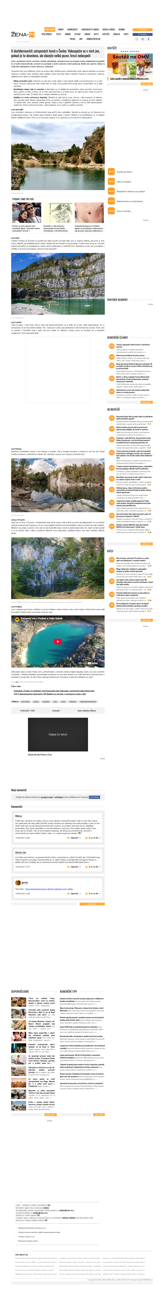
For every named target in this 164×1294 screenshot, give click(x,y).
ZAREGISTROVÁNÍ (47, 797)
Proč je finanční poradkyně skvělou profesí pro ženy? (34, 1270)
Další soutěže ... (146, 84)
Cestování (49, 29)
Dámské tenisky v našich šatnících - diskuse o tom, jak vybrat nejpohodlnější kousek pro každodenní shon (80, 1262)
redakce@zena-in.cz (66, 1210)
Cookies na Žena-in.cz (26, 1236)
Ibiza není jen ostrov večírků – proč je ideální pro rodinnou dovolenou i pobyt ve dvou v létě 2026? (36, 1262)
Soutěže (105, 34)
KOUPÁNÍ (46, 702)
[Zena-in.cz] (24, 34)
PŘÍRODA (73, 702)
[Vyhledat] (136, 39)
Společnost (47, 34)
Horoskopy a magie (90, 29)
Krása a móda (109, 29)
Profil (73, 38)
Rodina (122, 29)
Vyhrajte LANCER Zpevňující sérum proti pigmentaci (127, 77)
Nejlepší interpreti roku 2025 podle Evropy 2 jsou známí (36, 1274)
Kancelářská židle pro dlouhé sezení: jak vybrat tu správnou (80, 1270)
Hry (81, 38)
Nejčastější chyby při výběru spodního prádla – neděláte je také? (80, 1266)
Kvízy (126, 34)
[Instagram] (142, 39)
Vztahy (77, 34)
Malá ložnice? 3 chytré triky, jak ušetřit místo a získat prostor (124, 1274)
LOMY (63, 702)
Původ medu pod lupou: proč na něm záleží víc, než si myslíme (124, 1270)
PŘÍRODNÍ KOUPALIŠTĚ (88, 702)
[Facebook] (148, 39)
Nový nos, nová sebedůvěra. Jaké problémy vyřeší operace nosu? (124, 1258)
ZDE (48, 1205)
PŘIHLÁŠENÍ (59, 797)
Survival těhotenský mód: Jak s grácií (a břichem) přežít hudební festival (36, 1258)
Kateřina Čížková (89, 710)
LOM (55, 702)
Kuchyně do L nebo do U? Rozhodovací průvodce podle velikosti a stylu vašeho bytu (124, 1262)
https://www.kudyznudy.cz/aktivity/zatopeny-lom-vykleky (49, 888)
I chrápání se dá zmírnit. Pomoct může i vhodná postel (79, 1258)
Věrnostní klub (93, 38)
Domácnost (72, 29)
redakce (46, 1207)
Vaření (67, 34)
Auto (96, 34)
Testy (58, 34)
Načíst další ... (92, 904)
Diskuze (116, 34)
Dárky (61, 29)
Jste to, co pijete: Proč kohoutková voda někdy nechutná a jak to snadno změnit (80, 1274)
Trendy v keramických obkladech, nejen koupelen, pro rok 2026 (124, 1266)
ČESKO (36, 702)
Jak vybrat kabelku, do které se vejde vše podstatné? (35, 1266)
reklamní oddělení (68, 1217)
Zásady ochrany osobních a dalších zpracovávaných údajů (39, 1232)
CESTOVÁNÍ (25, 702)
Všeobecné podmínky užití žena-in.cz (32, 1228)
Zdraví (87, 34)
